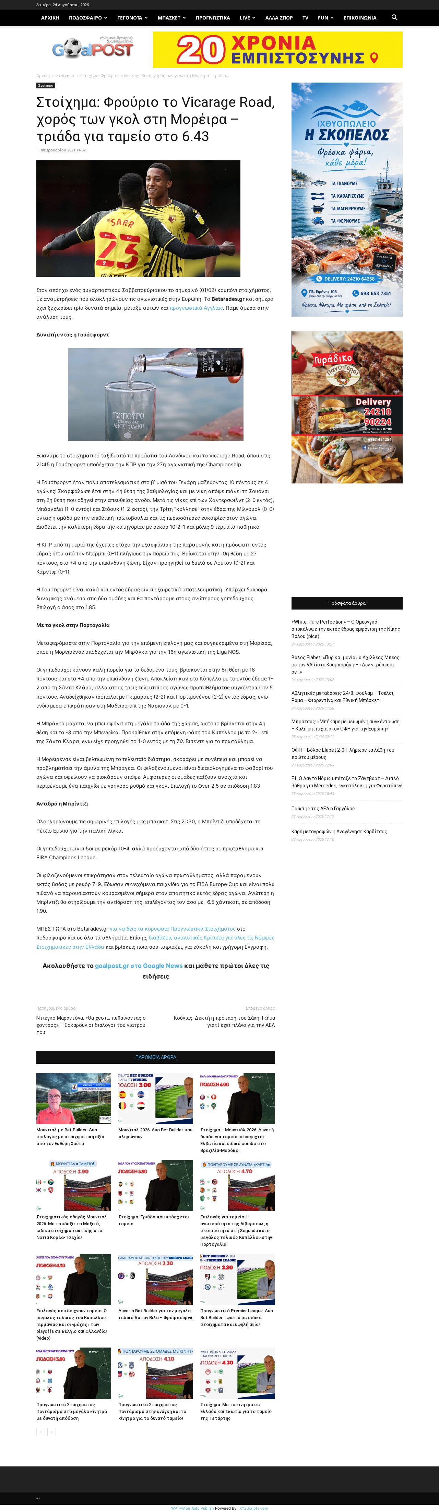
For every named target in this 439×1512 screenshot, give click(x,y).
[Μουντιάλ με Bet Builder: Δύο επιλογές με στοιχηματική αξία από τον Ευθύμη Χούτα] (73, 1098)
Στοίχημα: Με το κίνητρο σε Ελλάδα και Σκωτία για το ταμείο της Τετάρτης (236, 1411)
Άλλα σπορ (279, 17)
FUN (323, 17)
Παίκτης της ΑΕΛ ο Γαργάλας (323, 808)
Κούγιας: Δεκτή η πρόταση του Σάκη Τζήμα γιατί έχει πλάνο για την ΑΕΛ (224, 1021)
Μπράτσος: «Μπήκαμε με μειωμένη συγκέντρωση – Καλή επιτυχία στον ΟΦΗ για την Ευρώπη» (346, 725)
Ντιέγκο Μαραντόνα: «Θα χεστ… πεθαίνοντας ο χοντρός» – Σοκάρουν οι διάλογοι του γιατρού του (91, 1025)
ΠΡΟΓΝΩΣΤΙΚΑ (213, 17)
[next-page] (51, 1432)
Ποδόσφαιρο (85, 17)
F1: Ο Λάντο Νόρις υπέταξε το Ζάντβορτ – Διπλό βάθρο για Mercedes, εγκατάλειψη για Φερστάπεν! (347, 782)
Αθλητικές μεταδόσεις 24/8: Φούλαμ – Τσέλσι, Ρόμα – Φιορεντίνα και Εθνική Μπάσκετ (343, 696)
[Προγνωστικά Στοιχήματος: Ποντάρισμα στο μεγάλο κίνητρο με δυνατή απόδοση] (73, 1373)
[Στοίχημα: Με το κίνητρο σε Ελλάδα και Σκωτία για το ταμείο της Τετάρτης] (237, 1373)
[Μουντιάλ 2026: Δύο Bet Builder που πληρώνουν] (155, 1098)
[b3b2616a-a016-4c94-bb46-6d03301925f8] (156, 446)
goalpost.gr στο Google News (139, 965)
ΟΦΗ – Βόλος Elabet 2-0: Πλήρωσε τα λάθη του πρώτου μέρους (343, 753)
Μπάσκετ (169, 17)
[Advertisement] (347, 541)
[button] (394, 18)
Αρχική (43, 75)
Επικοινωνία (360, 17)
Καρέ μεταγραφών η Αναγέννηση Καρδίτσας (339, 831)
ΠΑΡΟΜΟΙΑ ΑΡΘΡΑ (155, 1057)
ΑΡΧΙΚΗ (50, 17)
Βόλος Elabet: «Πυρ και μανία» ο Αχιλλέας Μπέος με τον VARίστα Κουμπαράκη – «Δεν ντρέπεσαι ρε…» (346, 665)
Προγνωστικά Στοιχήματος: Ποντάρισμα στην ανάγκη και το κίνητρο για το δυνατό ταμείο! (152, 1411)
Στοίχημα (65, 75)
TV (305, 17)
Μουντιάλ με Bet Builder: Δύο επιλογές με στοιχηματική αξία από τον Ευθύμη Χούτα (70, 1136)
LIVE (245, 17)
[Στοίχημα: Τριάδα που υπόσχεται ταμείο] (155, 1185)
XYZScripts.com (253, 1508)
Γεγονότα (129, 17)
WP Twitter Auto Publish (192, 1508)
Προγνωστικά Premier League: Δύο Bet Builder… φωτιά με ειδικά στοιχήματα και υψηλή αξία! (236, 1317)
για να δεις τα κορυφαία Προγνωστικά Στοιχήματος (172, 928)
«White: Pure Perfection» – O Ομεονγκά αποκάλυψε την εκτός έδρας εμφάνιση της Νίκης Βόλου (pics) (346, 629)
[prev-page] (40, 1432)
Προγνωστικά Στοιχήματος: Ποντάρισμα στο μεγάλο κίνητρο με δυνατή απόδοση (71, 1411)
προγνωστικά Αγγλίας (196, 308)
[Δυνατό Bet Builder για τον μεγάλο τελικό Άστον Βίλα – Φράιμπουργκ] (155, 1279)
